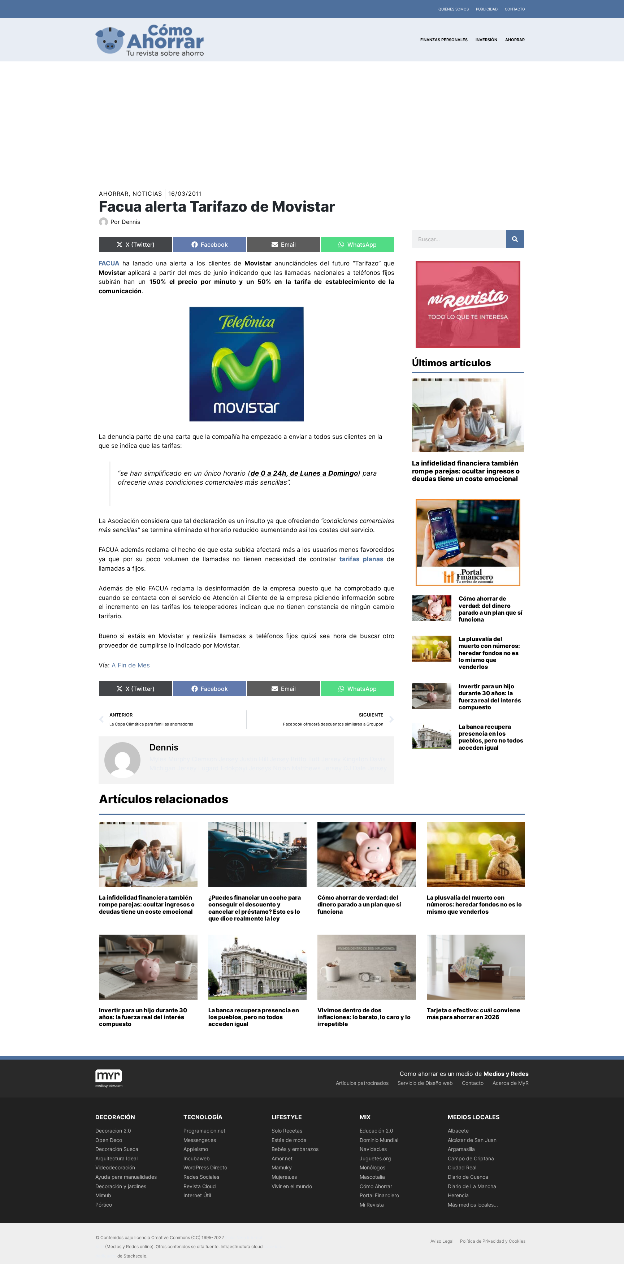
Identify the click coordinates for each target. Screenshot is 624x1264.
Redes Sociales (201, 1177)
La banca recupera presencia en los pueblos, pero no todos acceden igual (491, 737)
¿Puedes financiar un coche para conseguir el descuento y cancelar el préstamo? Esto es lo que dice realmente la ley (254, 908)
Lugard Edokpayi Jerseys (234, 768)
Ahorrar (114, 193)
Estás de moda (289, 1140)
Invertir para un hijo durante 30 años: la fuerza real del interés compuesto (490, 697)
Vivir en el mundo (292, 1186)
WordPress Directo (205, 1167)
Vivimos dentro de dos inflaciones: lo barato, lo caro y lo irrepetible (364, 1017)
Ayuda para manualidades (126, 1177)
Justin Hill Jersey (264, 759)
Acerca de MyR (511, 1083)
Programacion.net (204, 1130)
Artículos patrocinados (362, 1083)
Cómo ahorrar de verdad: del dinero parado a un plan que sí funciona (491, 609)
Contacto (515, 9)
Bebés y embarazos (295, 1149)
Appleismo (195, 1149)
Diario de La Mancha (472, 1186)
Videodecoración (115, 1167)
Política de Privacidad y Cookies (492, 1241)
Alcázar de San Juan (472, 1140)
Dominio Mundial (379, 1140)
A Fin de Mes (131, 665)
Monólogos (372, 1167)
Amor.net (282, 1158)
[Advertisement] (312, 115)
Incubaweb (196, 1158)
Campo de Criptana (471, 1158)
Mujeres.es (284, 1177)
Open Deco (108, 1140)
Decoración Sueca (116, 1149)
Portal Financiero (379, 1195)
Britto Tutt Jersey (316, 759)
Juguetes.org (375, 1158)
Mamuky (282, 1167)
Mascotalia (372, 1177)
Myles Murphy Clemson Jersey (194, 759)
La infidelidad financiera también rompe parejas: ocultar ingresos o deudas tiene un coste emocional (466, 470)
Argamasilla (461, 1149)
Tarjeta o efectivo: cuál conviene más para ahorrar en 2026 (473, 1014)
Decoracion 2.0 (113, 1130)
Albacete (458, 1130)
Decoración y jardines (120, 1186)
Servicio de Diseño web (425, 1083)
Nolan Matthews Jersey (307, 768)
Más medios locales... (473, 1205)
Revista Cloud (199, 1186)
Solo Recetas (287, 1130)
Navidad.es (373, 1149)
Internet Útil (197, 1195)
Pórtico (103, 1205)
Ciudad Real (462, 1167)
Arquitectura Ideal (116, 1158)
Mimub (103, 1195)
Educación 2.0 (376, 1130)
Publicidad (487, 9)
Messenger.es (199, 1140)
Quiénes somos (453, 9)
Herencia (458, 1195)
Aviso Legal (442, 1241)
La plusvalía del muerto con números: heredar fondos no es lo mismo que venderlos (489, 652)
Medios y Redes (506, 1073)
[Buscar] (515, 239)
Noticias (147, 193)
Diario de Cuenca (468, 1177)
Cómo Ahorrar (376, 1186)
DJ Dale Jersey (365, 768)
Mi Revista (372, 1205)
